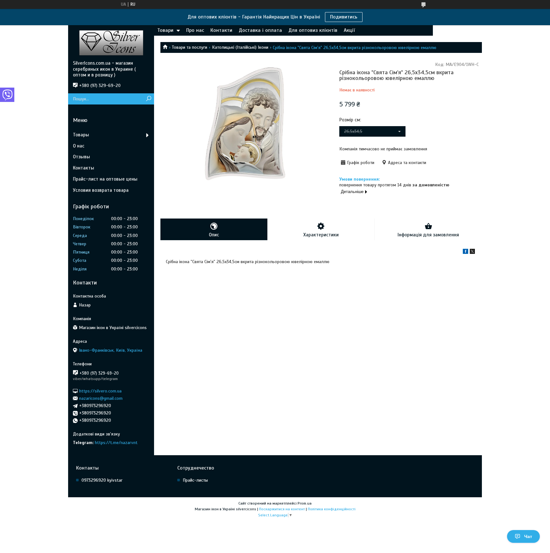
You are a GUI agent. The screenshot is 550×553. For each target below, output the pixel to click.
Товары (81, 135)
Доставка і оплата (260, 30)
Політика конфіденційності (332, 509)
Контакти (221, 30)
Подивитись (343, 17)
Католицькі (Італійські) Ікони (240, 47)
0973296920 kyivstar (102, 480)
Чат (528, 536)
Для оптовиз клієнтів (312, 30)
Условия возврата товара (101, 190)
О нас (78, 146)
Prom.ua (305, 503)
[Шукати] (148, 98)
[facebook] (465, 252)
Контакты (83, 168)
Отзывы (81, 157)
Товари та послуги (189, 47)
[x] (472, 252)
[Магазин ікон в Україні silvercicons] (111, 42)
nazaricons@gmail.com (101, 398)
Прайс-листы (195, 480)
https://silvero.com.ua (100, 390)
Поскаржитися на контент (282, 509)
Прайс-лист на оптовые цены (105, 179)
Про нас (195, 30)
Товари (165, 30)
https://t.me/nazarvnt (116, 442)
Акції (349, 30)
